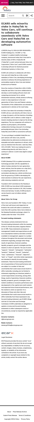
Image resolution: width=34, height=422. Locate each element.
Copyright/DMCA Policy (11, 419)
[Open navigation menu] (3, 15)
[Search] (23, 15)
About (9, 412)
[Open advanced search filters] (27, 15)
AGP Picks (4, 2)
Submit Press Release (10, 415)
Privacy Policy (25, 419)
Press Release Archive (20, 412)
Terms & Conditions (25, 415)
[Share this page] (31, 15)
